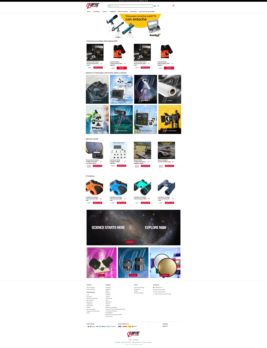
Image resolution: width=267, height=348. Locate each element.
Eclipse (88, 313)
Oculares (108, 296)
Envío (88, 294)
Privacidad (136, 344)
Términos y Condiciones (92, 298)
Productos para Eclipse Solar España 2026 (102, 41)
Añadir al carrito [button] (98, 67)
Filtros (107, 300)
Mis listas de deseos (139, 293)
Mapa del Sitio (90, 305)
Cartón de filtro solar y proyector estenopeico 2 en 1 (93, 63)
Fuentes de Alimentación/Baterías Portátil (115, 309)
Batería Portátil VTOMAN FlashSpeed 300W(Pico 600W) (116, 161)
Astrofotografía (109, 312)
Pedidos (136, 291)
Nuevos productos (91, 289)
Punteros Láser (109, 316)
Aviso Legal (89, 296)
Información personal (139, 287)
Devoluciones (137, 289)
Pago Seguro (89, 302)
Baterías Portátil (92, 139)
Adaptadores (109, 302)
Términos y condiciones (147, 342)
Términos (140, 344)
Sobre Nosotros (90, 300)
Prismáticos (90, 176)
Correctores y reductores (111, 311)
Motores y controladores (111, 307)
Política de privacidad (126, 342)
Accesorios (108, 294)
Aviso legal (117, 342)
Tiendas (88, 307)
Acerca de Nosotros (91, 309)
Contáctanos (89, 304)
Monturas (108, 303)
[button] (87, 56)
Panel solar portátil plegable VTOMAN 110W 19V (91, 161)
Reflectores (108, 289)
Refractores (108, 287)
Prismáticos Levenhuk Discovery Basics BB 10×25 (140, 199)
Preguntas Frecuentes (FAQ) (93, 311)
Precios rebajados (91, 287)
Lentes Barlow (109, 298)
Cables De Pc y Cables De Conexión (114, 314)
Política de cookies (136, 342)
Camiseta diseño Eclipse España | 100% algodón (116, 63)
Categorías (108, 284)
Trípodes (108, 305)
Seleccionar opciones (121, 68)
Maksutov (108, 293)
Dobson (107, 291)
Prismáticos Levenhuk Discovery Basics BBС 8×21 (92, 199)
